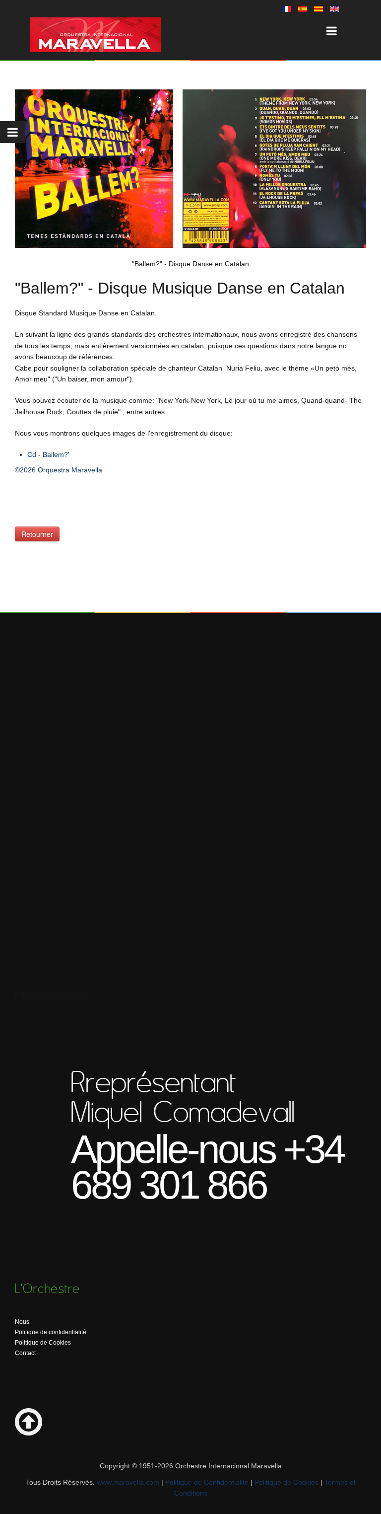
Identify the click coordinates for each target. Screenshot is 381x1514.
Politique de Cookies (43, 1342)
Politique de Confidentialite (207, 1482)
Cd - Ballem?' (48, 454)
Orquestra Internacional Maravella (95, 34)
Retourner (37, 534)
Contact (25, 1353)
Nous (22, 1321)
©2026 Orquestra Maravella (58, 470)
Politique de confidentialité (50, 1332)
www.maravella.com (128, 1482)
